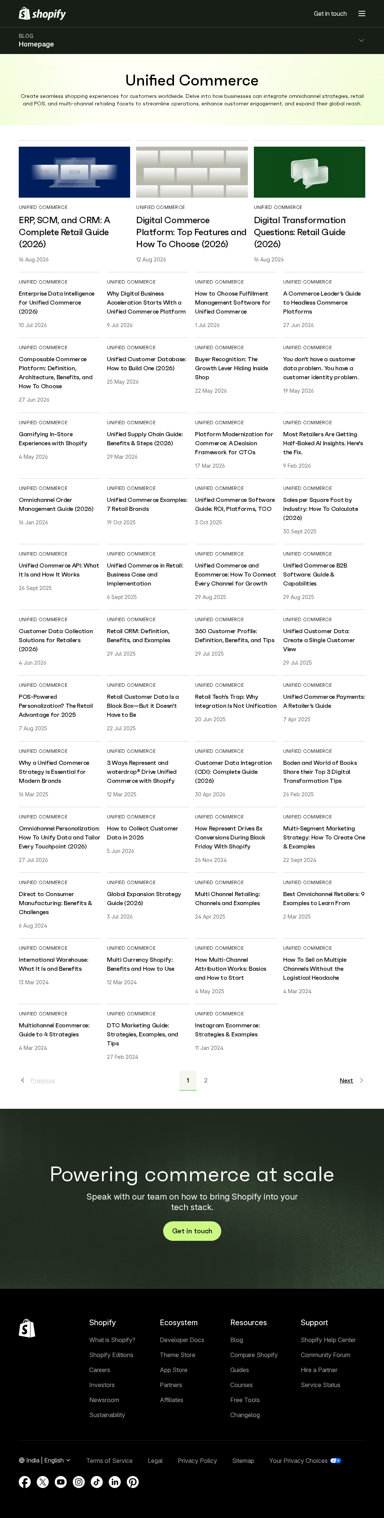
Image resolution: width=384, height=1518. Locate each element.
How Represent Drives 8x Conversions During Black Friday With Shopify (230, 837)
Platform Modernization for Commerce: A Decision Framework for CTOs (234, 443)
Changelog (245, 1415)
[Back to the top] (27, 1328)
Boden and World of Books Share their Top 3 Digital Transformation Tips (320, 771)
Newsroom (104, 1400)
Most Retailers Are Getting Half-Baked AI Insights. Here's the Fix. (323, 443)
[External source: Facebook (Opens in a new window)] (25, 1482)
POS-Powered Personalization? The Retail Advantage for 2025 (56, 705)
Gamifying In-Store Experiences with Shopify (53, 438)
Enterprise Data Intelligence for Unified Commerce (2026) (56, 302)
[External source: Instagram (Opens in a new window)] (79, 1482)
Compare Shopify (254, 1355)
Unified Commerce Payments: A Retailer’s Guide (324, 701)
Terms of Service (109, 1460)
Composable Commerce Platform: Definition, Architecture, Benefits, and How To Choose (55, 372)
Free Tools (245, 1400)
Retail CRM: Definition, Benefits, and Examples (138, 635)
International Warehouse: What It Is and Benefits (53, 964)
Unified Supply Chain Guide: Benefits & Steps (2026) (145, 438)
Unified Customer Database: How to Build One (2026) (146, 363)
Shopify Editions (111, 1355)
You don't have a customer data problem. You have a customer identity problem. (321, 368)
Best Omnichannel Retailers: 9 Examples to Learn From (323, 898)
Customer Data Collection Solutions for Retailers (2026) (56, 640)
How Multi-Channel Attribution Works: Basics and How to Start (230, 968)
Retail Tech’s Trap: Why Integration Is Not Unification (235, 701)
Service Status (320, 1385)
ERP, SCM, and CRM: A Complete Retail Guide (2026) (64, 232)
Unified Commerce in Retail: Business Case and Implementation (145, 574)
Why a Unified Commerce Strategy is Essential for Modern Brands (54, 771)
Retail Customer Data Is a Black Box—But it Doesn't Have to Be (143, 705)
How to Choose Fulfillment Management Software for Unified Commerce (233, 302)
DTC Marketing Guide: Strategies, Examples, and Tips (142, 1034)
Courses (241, 1385)
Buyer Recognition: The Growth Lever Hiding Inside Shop (231, 368)
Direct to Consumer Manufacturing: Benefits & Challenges (55, 903)
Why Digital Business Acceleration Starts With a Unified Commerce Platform (146, 302)
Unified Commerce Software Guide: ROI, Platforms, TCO (235, 504)
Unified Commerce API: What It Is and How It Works (59, 570)
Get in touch (330, 13)
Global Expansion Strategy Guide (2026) (144, 898)
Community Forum (325, 1355)
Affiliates (171, 1400)
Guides (239, 1370)
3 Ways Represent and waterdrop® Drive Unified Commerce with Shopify (141, 771)
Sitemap (243, 1460)
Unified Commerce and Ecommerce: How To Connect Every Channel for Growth (235, 574)
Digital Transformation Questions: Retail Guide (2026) (299, 232)
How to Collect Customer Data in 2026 (142, 832)
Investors (102, 1385)
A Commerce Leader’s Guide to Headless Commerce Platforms (322, 302)
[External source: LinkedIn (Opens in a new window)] (115, 1482)
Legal (155, 1460)
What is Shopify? (112, 1340)
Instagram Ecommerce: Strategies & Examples (227, 1029)
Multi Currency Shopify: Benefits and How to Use (140, 964)
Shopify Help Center (328, 1340)
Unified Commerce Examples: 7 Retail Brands (147, 504)
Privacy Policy (197, 1460)
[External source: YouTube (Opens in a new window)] (61, 1482)
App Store (174, 1370)
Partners (171, 1385)
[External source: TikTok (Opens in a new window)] (97, 1482)
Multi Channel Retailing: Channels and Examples (227, 898)
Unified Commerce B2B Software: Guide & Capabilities (315, 574)
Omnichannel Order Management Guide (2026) (56, 504)
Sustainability (107, 1415)
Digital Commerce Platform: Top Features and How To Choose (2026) (191, 232)
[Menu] (362, 14)
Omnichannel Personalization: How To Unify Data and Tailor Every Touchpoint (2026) (59, 837)
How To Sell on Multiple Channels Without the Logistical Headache (314, 968)
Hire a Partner (319, 1370)
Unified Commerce (43, 207)
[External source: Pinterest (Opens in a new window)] (133, 1482)
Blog (236, 1340)
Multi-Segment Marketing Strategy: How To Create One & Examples (324, 837)
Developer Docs (182, 1340)
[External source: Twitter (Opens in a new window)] (43, 1482)
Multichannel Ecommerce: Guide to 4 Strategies (54, 1029)
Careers (99, 1370)
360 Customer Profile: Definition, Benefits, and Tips (234, 635)
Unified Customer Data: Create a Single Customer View (319, 640)
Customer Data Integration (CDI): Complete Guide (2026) (233, 771)
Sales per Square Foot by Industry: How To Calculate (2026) (320, 508)
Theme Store (177, 1355)
